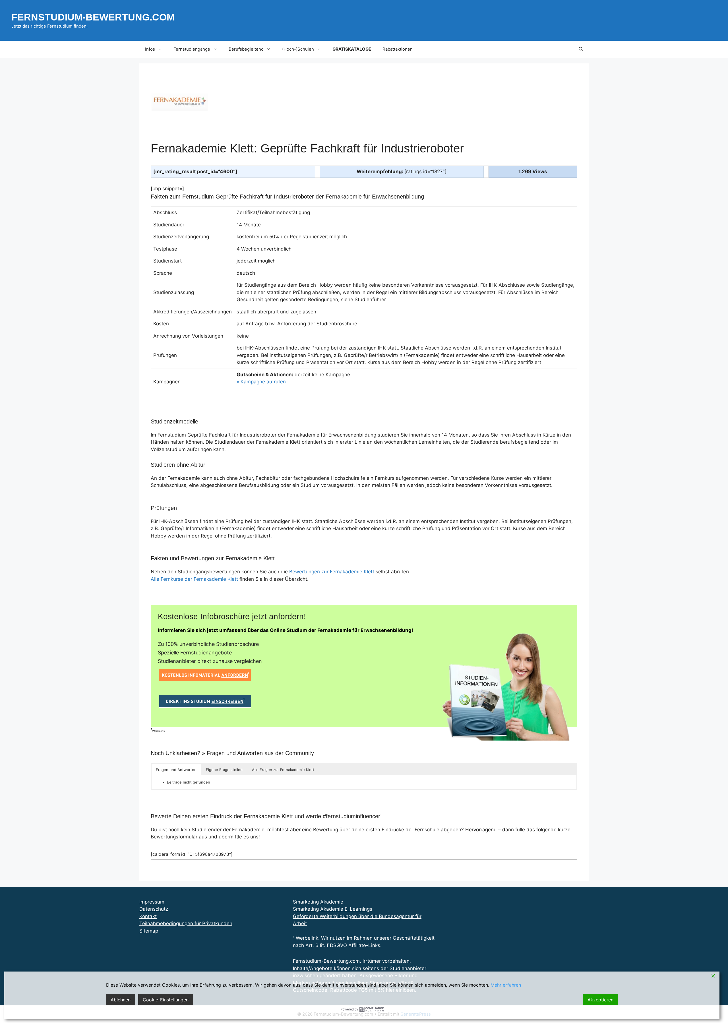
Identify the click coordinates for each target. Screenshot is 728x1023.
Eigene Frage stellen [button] (224, 769)
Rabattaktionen (397, 49)
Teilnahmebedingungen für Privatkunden (185, 923)
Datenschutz (153, 909)
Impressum (151, 902)
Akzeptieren (600, 1000)
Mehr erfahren (506, 985)
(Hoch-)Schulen (298, 49)
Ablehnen (121, 1000)
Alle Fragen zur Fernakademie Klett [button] (283, 769)
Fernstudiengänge (191, 49)
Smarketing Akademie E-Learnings (332, 909)
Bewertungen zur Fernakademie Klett (331, 571)
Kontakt (148, 916)
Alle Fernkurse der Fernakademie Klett (194, 579)
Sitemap (148, 931)
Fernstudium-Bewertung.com (93, 17)
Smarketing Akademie (318, 902)
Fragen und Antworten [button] (176, 769)
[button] (581, 49)
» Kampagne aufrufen (261, 382)
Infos (150, 49)
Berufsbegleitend (246, 49)
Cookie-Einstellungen (166, 1000)
